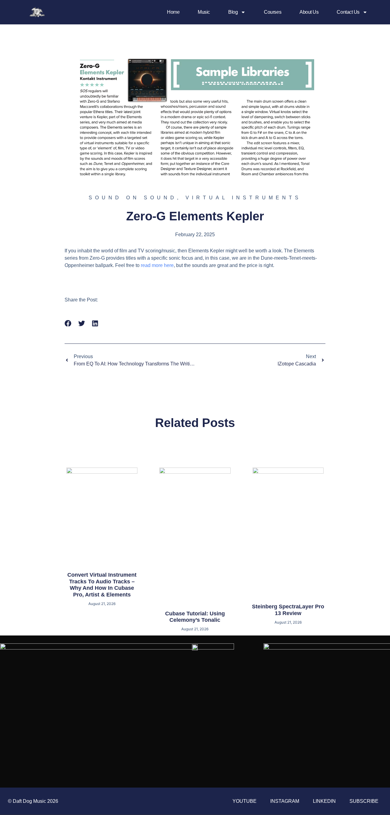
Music (204, 12)
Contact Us (348, 12)
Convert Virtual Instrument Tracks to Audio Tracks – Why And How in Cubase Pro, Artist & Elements (101, 585)
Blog (233, 12)
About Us (309, 12)
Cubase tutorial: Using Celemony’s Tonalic (195, 616)
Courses (272, 12)
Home (173, 12)
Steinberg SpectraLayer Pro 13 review (288, 609)
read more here (157, 265)
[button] (68, 323)
